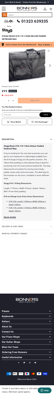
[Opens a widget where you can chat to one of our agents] (44, 390)
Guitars (6, 321)
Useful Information (12, 357)
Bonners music (25, 379)
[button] (51, 9)
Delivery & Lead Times (12, 226)
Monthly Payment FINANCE (14, 234)
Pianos (5, 311)
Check (45, 115)
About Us (7, 326)
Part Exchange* (41, 122)
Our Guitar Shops (11, 341)
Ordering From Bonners (14, 352)
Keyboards (7, 316)
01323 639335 (34, 21)
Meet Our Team (10, 346)
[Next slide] (50, 65)
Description (8, 139)
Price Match (16, 122)
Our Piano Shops (11, 336)
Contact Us (8, 331)
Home (9, 26)
